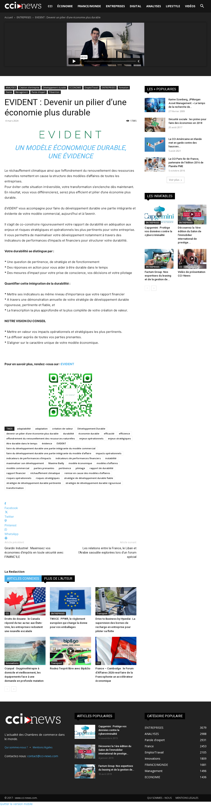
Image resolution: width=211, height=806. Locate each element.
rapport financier (16, 473)
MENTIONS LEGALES (187, 798)
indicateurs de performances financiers (78, 458)
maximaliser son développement (25, 463)
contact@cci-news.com (42, 756)
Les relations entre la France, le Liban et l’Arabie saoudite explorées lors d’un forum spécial (107, 552)
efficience (124, 433)
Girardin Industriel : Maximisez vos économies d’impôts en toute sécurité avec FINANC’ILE (34, 552)
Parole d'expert (39, 92)
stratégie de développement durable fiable (88, 478)
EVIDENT (67, 364)
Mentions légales (42, 747)
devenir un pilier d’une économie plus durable (32, 433)
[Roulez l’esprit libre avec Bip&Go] (70, 651)
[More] (70, 538)
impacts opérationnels (108, 453)
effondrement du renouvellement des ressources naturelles (40, 438)
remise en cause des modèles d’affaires (87, 473)
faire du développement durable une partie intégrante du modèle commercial (50, 448)
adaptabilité (24, 428)
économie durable (89, 433)
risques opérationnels (18, 478)
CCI (50, 6)
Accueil (9, 17)
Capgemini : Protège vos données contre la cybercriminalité (158, 231)
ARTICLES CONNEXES (23, 579)
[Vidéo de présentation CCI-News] (192, 259)
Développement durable (54, 87)
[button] (202, 6)
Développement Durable (91, 428)
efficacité (109, 433)
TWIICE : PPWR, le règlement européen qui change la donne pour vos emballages (68, 623)
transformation (15, 487)
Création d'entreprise (29, 87)
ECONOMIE (75, 87)
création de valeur (62, 428)
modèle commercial (17, 468)
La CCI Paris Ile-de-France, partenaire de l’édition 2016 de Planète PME (186, 162)
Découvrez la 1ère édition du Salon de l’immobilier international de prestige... (189, 235)
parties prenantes (44, 468)
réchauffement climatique (45, 473)
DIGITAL (135, 6)
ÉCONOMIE (65, 6)
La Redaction (15, 571)
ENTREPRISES (115, 6)
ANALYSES (153, 6)
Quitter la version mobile (16, 804)
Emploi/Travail (91, 87)
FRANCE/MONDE (89, 6)
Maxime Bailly (56, 463)
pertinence (65, 468)
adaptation (41, 428)
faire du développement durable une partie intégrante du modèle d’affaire (48, 453)
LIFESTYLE (173, 6)
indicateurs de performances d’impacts (28, 458)
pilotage (80, 468)
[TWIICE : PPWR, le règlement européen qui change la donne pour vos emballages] (70, 601)
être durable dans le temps (21, 443)
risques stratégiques (48, 478)
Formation (124, 87)
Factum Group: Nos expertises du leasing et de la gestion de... (158, 275)
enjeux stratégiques (119, 438)
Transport (102, 613)
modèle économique (80, 463)
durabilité (68, 433)
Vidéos (190, 6)
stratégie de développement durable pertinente (33, 483)
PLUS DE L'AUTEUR (58, 579)
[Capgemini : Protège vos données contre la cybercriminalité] (159, 214)
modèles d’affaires (107, 463)
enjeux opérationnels (91, 438)
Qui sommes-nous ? (16, 747)
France (9, 92)
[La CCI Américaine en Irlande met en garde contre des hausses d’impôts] (155, 144)
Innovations (12, 663)
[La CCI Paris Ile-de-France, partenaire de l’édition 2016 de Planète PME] (155, 164)
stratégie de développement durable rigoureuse (93, 483)
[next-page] (13, 689)
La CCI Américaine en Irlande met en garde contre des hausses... (185, 143)
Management (21, 92)
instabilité (110, 458)
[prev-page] (7, 689)
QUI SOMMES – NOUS (159, 798)
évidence (47, 443)
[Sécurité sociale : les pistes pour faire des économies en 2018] (155, 124)
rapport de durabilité (101, 468)
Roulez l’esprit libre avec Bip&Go (70, 668)
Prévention (54, 92)
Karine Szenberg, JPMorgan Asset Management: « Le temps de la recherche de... (187, 103)
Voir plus (174, 180)
